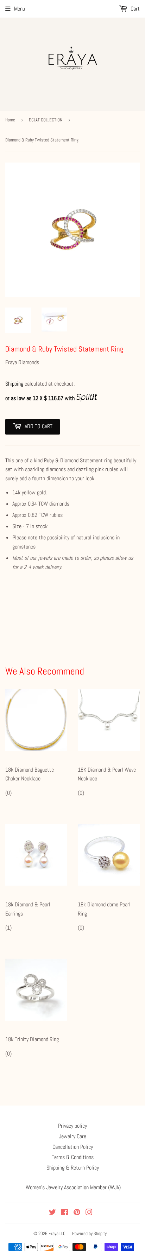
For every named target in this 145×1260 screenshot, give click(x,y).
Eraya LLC (57, 1233)
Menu (19, 8)
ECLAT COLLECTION (45, 120)
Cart (134, 8)
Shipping (14, 383)
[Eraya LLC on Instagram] (89, 1213)
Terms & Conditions (73, 1157)
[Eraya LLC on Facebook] (64, 1213)
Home (10, 120)
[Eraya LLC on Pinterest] (77, 1213)
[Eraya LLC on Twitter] (52, 1213)
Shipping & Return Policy (72, 1167)
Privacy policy (72, 1125)
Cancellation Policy (72, 1147)
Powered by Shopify (89, 1233)
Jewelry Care (72, 1136)
